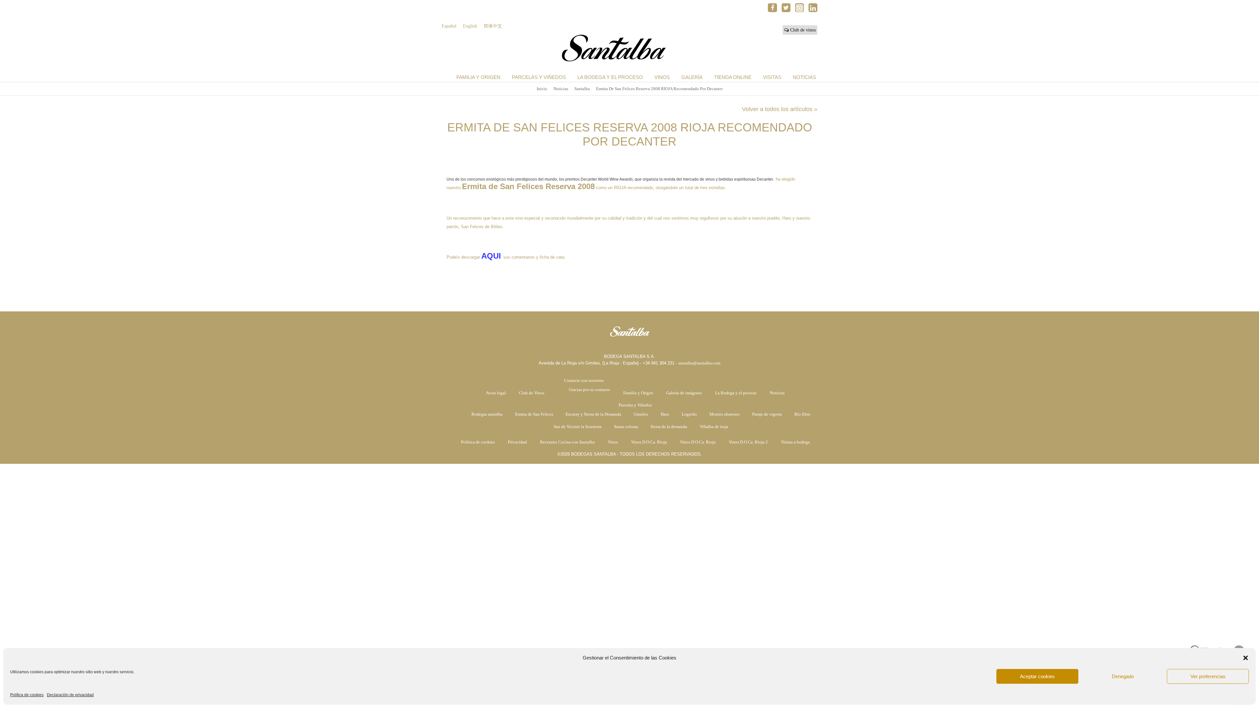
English (470, 26)
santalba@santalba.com (699, 363)
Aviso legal (496, 392)
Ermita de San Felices (534, 414)
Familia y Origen (478, 77)
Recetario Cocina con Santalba (567, 442)
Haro (665, 414)
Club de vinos (802, 30)
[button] (1245, 658)
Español (449, 26)
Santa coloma (626, 426)
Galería (692, 77)
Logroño (689, 414)
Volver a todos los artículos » (779, 109)
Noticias (804, 77)
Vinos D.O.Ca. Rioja (649, 442)
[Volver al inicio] (613, 48)
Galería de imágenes (684, 392)
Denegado (1123, 676)
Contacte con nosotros (584, 380)
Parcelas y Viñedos (539, 77)
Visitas (772, 77)
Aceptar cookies (1037, 676)
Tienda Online (732, 77)
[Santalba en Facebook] (772, 7)
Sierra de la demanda (668, 426)
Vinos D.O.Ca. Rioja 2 (748, 442)
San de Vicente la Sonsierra (578, 426)
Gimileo (641, 414)
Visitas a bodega (795, 442)
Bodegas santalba (487, 414)
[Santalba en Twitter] (786, 7)
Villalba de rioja (714, 426)
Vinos (662, 77)
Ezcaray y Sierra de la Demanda (593, 414)
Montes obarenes (724, 414)
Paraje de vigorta (767, 414)
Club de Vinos (531, 392)
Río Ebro (802, 414)
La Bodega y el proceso (610, 77)
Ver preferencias (1208, 676)
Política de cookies (27, 695)
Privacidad (517, 442)
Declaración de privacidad (70, 695)
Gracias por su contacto (589, 389)
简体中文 (493, 26)
